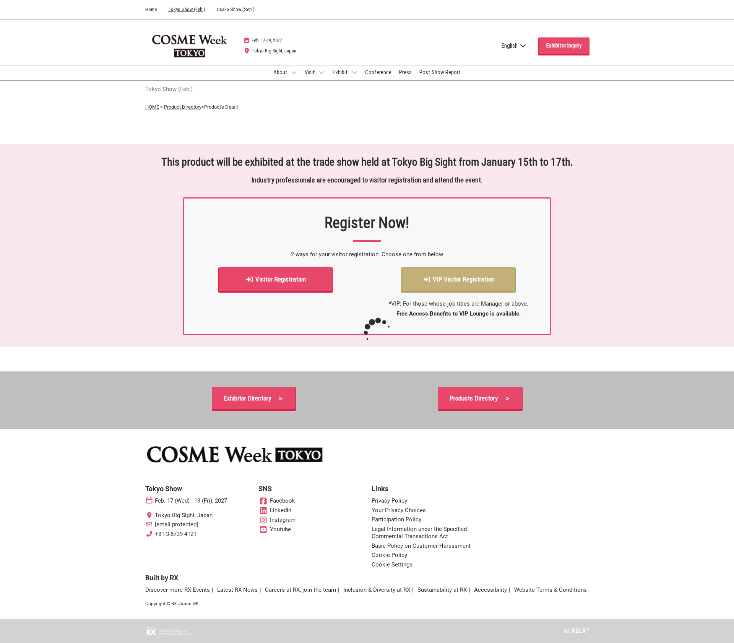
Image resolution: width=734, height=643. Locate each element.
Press (405, 72)
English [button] (510, 45)
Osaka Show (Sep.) (236, 9)
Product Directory (182, 107)
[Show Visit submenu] (321, 72)
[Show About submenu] (294, 72)
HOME (152, 107)
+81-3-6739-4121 (175, 534)
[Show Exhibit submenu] (354, 72)
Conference (378, 72)
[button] (563, 45)
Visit (310, 72)
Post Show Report (440, 72)
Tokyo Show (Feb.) (186, 9)
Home (151, 9)
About (281, 72)
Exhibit (341, 72)
